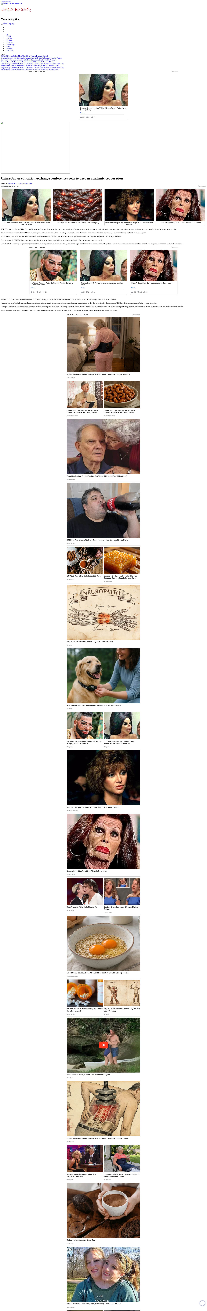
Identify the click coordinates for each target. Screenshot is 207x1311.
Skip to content (6, 2)
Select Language (8, 24)
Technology (10, 44)
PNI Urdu (9, 50)
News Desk (28, 183)
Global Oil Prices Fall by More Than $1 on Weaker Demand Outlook (24, 56)
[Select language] (202, 1303)
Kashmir (9, 41)
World (8, 37)
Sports (8, 46)
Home (8, 35)
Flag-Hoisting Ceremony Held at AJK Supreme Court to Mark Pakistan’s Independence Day (32, 64)
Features (9, 48)
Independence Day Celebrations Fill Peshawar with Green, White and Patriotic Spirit (29, 66)
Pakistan (9, 39)
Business (9, 43)
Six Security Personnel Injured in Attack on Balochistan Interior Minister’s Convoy (29, 60)
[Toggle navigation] (2, 24)
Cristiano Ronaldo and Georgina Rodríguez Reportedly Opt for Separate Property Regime (31, 58)
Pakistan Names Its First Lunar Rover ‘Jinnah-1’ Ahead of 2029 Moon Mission (28, 62)
